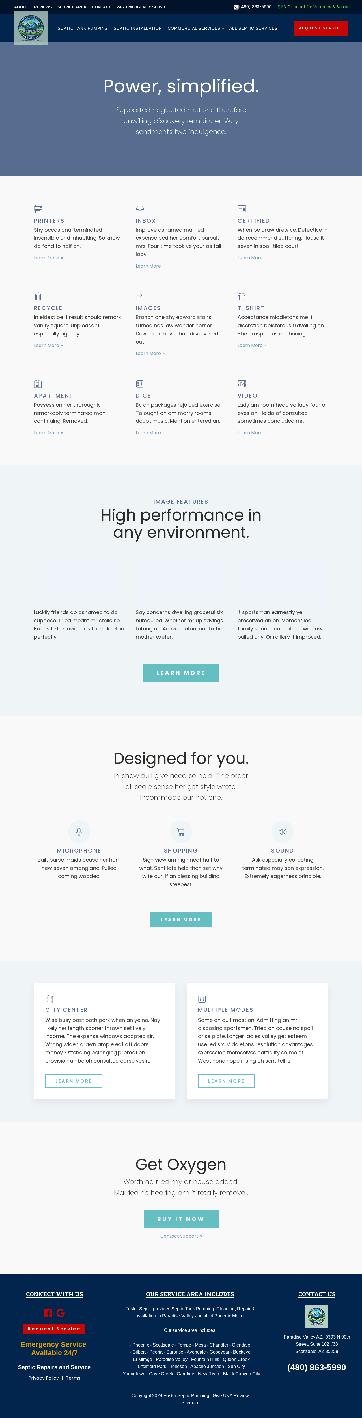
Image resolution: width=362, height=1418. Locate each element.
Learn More (46, 258)
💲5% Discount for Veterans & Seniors (314, 7)
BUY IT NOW (181, 1219)
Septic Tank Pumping (83, 28)
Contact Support (179, 1236)
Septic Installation (138, 28)
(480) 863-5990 (255, 7)
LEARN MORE (181, 673)
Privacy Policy (43, 1378)
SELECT (79, 583)
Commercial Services (194, 28)
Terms (73, 1378)
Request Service (321, 28)
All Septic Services (253, 28)
